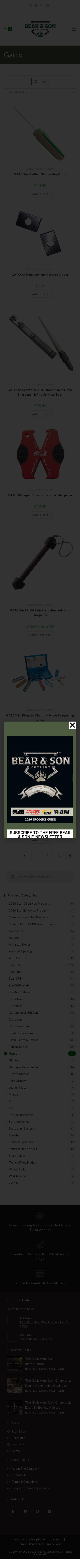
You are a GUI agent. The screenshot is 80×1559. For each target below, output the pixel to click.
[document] (40, 779)
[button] (72, 725)
